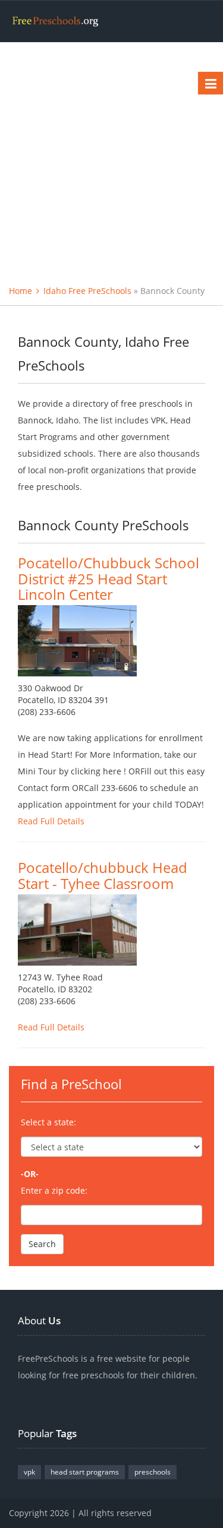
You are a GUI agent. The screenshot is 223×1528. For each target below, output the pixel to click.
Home (20, 290)
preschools (152, 1472)
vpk (29, 1472)
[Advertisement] (111, 159)
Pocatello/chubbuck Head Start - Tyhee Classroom (102, 875)
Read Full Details (51, 821)
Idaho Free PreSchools (87, 290)
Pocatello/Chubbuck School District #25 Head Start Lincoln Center (108, 578)
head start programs (85, 1472)
